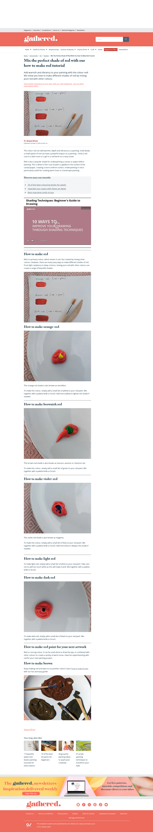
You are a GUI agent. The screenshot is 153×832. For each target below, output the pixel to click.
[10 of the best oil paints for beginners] (48, 746)
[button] (57, 225)
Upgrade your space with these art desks (47, 188)
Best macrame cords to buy (41, 192)
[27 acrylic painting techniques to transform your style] (83, 746)
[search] (126, 39)
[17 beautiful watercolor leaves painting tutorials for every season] (31, 746)
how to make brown (79, 668)
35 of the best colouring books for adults (47, 184)
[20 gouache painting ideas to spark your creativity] (66, 746)
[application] (57, 223)
